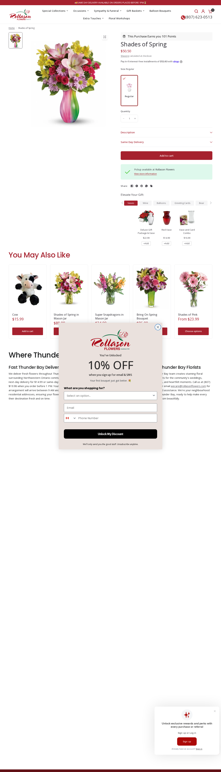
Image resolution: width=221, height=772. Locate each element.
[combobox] (109, 396)
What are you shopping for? (84, 388)
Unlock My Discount (110, 434)
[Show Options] (154, 396)
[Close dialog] (158, 327)
